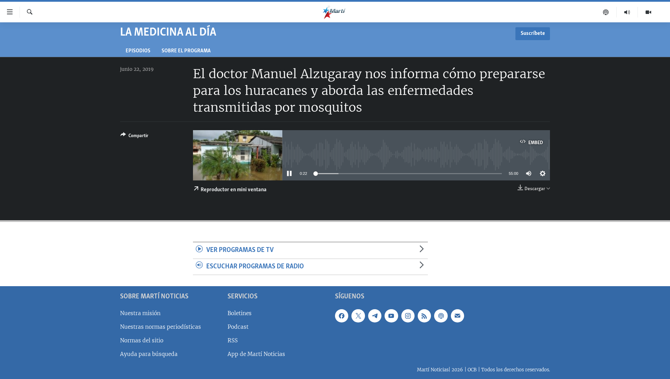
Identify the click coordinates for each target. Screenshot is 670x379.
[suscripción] (457, 315)
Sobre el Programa (186, 51)
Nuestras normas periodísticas (160, 327)
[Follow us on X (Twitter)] (358, 315)
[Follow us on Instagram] (408, 315)
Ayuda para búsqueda (149, 354)
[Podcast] (606, 12)
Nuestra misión (140, 313)
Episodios (138, 51)
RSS (233, 340)
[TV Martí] (648, 12)
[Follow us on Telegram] (374, 315)
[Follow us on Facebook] (341, 315)
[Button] (134, 136)
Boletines (240, 313)
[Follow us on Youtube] (391, 315)
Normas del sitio (141, 340)
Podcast (238, 327)
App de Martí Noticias (256, 354)
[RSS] (424, 315)
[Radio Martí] (627, 12)
